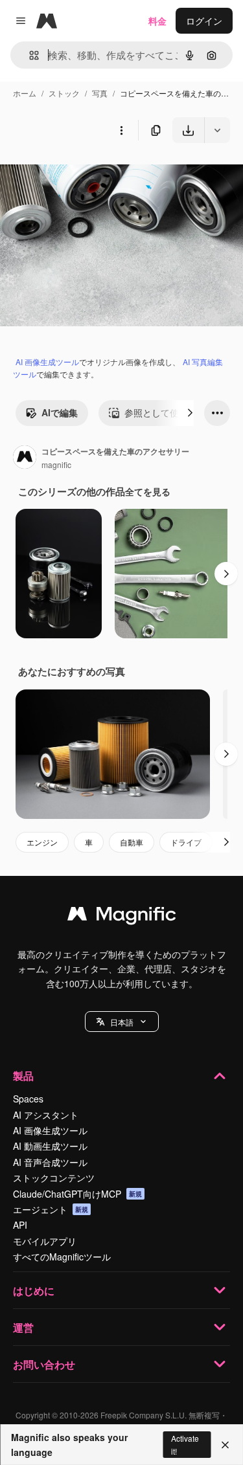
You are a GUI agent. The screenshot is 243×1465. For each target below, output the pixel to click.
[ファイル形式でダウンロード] (217, 130)
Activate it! (185, 1444)
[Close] (225, 1445)
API (20, 1224)
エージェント (50, 1209)
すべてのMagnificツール (62, 1256)
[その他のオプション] (121, 130)
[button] (122, 1021)
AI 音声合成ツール (50, 1162)
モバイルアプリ (44, 1241)
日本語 (121, 1021)
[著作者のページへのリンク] (24, 458)
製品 (23, 1075)
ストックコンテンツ (54, 1177)
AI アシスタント (45, 1114)
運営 (23, 1327)
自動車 (131, 841)
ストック (64, 92)
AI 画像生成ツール (47, 361)
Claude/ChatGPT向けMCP (77, 1193)
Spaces (28, 1098)
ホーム (24, 92)
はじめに (33, 1290)
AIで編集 (59, 412)
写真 (100, 92)
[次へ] (190, 413)
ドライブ (186, 841)
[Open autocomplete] (29, 55)
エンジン (42, 841)
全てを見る (147, 491)
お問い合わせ (44, 1364)
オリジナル (89, 173)
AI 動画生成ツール (50, 1145)
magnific (56, 464)
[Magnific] (121, 916)
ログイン (204, 20)
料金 (157, 20)
